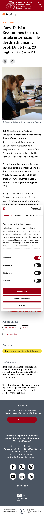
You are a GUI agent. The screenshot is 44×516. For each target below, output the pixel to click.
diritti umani (9, 23)
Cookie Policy (22, 486)
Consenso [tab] (7, 215)
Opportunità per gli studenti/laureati (22, 351)
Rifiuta (22, 306)
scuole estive (11, 334)
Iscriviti (22, 419)
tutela (25, 328)
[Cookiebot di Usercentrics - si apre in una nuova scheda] (31, 208)
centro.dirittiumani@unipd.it (22, 454)
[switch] (37, 265)
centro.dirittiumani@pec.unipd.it (22, 457)
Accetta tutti (22, 291)
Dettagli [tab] (18, 215)
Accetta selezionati (22, 298)
